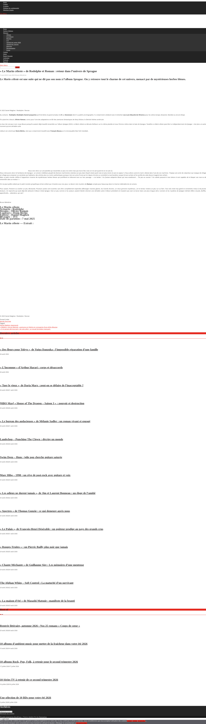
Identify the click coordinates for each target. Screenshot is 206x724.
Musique (5, 33)
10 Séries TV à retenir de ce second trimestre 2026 (29, 679)
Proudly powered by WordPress (10, 717)
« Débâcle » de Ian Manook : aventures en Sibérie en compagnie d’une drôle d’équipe (28, 327)
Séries (5, 54)
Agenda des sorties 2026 (13, 42)
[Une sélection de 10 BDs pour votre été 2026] (5, 693)
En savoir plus (141, 721)
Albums (8, 35)
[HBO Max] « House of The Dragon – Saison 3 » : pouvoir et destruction (42, 403)
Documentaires (10, 48)
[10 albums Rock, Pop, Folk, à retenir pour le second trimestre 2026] (5, 657)
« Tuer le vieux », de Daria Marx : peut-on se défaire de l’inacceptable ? (41, 385)
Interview (9, 46)
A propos (6, 6)
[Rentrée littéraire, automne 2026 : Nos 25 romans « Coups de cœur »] (5, 621)
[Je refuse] (146, 721)
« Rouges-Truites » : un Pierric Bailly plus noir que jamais (34, 546)
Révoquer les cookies (7, 714)
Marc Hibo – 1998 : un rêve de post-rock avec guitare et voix (35, 475)
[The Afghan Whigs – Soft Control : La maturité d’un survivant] (5, 578)
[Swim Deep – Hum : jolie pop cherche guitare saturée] (5, 453)
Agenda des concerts (12, 44)
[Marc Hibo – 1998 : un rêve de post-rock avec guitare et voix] (5, 470)
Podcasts (5, 60)
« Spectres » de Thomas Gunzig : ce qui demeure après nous (35, 511)
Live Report (9, 37)
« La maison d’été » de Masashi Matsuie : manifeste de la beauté (37, 600)
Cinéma (5, 52)
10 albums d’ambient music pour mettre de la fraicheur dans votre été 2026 (43, 643)
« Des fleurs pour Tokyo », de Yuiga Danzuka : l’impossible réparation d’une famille (49, 349)
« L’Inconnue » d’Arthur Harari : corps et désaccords (31, 367)
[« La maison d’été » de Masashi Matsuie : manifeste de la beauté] (5, 596)
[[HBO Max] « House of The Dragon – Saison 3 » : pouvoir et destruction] (5, 399)
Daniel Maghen (5, 325)
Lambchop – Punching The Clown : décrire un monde (31, 439)
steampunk (14, 325)
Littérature (6, 58)
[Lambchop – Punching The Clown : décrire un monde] (5, 435)
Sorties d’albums (8, 31)
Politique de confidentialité (11, 8)
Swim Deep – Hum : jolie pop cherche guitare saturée (31, 457)
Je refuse (135, 721)
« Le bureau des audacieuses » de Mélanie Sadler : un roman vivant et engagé (45, 421)
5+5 (7, 40)
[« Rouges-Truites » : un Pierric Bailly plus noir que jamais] (5, 542)
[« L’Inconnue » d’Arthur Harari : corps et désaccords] (5, 363)
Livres (8, 50)
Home (5, 2)
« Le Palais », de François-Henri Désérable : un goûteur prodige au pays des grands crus (51, 529)
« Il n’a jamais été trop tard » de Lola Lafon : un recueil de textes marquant (25, 329)
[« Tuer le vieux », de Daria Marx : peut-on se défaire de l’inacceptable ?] (5, 381)
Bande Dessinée (8, 56)
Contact (5, 4)
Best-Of (5, 62)
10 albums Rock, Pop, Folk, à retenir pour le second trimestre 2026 (39, 661)
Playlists (8, 38)
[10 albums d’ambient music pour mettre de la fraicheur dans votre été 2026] (5, 639)
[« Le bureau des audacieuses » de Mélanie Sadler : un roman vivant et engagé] (5, 417)
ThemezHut (43, 717)
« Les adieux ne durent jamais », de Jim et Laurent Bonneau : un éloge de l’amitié (47, 493)
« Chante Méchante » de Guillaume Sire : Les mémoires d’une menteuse (42, 564)
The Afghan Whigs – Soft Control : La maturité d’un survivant (36, 582)
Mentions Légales (8, 10)
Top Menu (3, 13)
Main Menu (4, 65)
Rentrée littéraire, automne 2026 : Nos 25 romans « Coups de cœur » (40, 625)
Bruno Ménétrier (20, 75)
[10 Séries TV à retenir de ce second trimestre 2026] (5, 675)
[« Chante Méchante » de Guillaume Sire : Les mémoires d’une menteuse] (5, 560)
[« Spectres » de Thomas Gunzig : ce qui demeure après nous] (5, 506)
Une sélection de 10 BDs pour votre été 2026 (25, 697)
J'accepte (129, 721)
